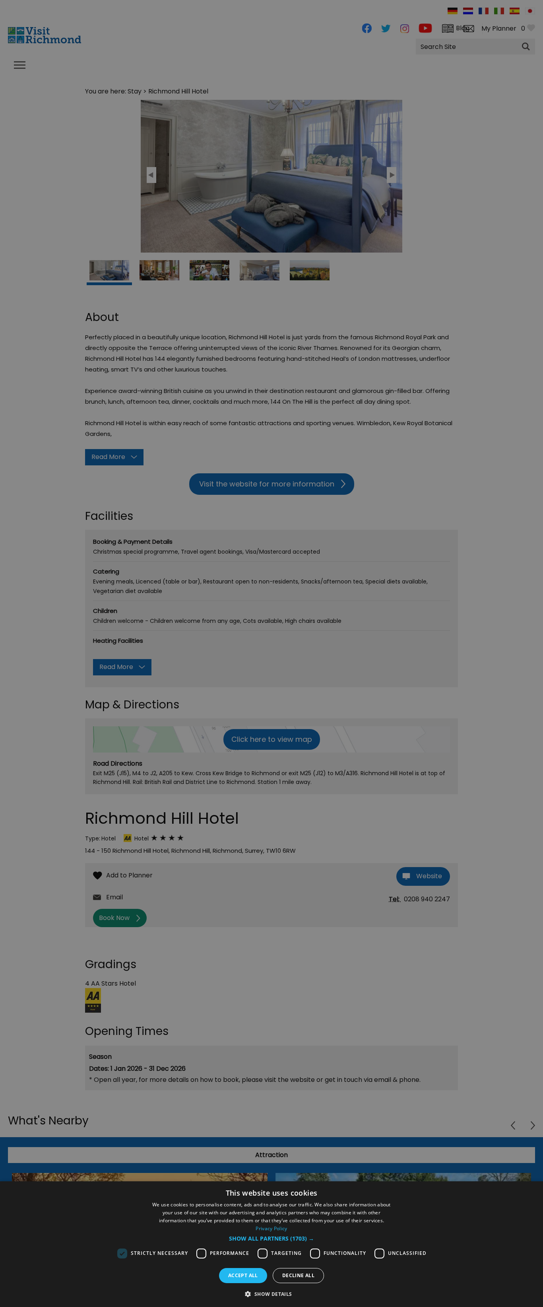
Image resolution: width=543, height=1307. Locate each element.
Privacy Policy (271, 1228)
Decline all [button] (298, 1275)
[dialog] (271, 1244)
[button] (271, 1238)
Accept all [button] (243, 1275)
